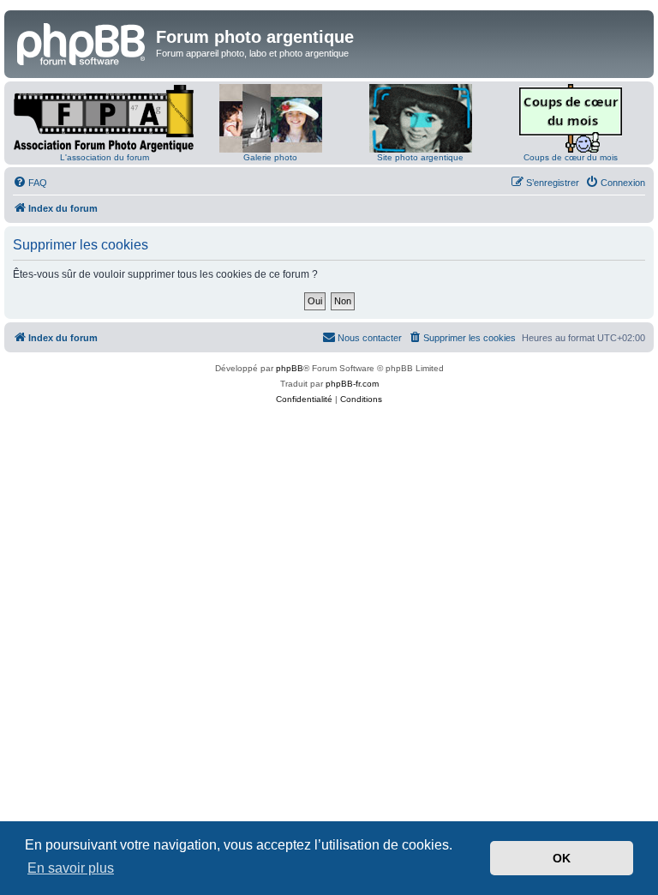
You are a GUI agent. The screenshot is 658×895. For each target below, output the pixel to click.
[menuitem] (30, 182)
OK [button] (562, 858)
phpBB (289, 368)
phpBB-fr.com (352, 383)
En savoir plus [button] (70, 868)
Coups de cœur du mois (570, 157)
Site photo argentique (420, 157)
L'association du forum (104, 157)
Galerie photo (270, 157)
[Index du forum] (82, 42)
